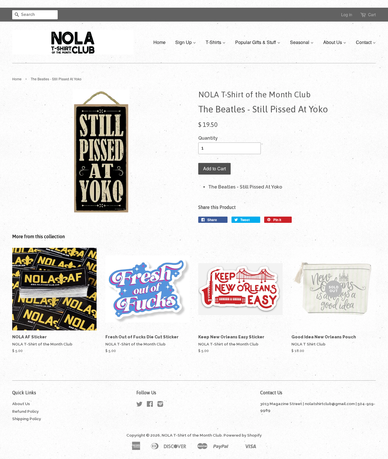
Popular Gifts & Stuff (256, 42)
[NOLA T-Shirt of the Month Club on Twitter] (139, 405)
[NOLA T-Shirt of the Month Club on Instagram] (160, 405)
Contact (364, 42)
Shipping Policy (26, 418)
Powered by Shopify (243, 435)
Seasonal (300, 42)
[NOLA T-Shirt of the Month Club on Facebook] (150, 405)
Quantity (208, 138)
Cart (372, 14)
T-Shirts (214, 42)
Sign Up (184, 42)
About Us (333, 42)
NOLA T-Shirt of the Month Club (192, 435)
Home (159, 42)
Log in (346, 14)
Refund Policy (25, 411)
